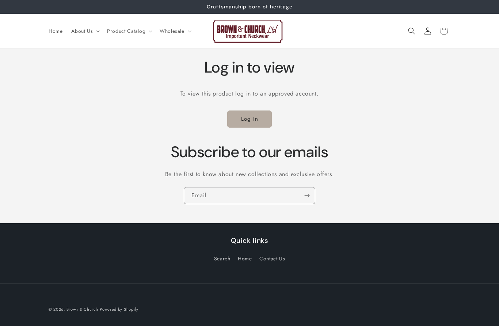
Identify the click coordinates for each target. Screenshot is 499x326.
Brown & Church (82, 309)
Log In (249, 119)
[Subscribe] (307, 195)
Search (222, 258)
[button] (85, 31)
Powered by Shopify (119, 309)
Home (245, 258)
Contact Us (272, 258)
